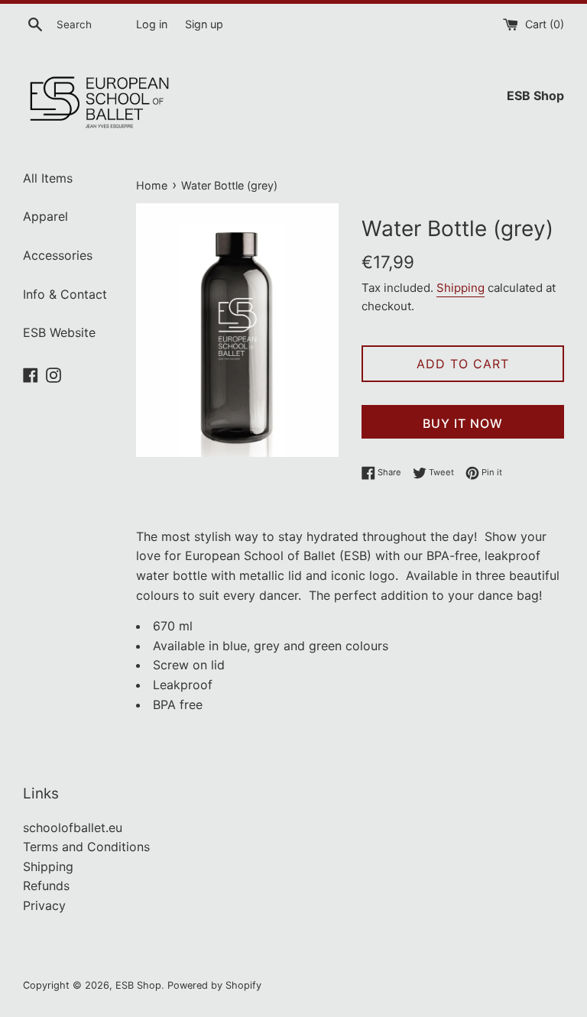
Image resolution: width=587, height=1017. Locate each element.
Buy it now (463, 423)
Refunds (46, 885)
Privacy (44, 905)
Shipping (460, 287)
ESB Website (59, 332)
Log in (151, 24)
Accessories (57, 255)
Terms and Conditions (86, 846)
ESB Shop (138, 985)
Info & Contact (65, 294)
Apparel (45, 216)
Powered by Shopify (214, 985)
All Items (48, 178)
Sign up (204, 24)
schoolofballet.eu (72, 827)
